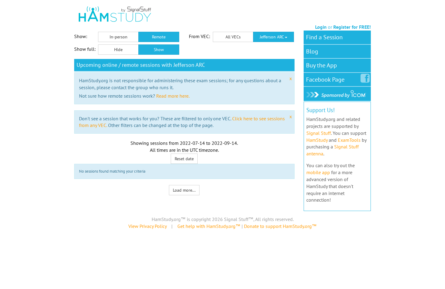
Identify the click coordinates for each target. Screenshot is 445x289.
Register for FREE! (352, 27)
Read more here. (173, 96)
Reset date (184, 158)
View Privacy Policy (147, 226)
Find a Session (324, 37)
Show (159, 49)
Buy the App (321, 65)
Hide (118, 49)
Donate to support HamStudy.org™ (280, 226)
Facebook (325, 79)
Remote (159, 37)
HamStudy (317, 140)
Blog (312, 51)
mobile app (318, 172)
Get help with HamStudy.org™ (208, 226)
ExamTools (349, 140)
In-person (118, 37)
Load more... (184, 190)
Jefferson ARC (272, 37)
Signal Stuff (318, 133)
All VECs (233, 37)
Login (321, 27)
